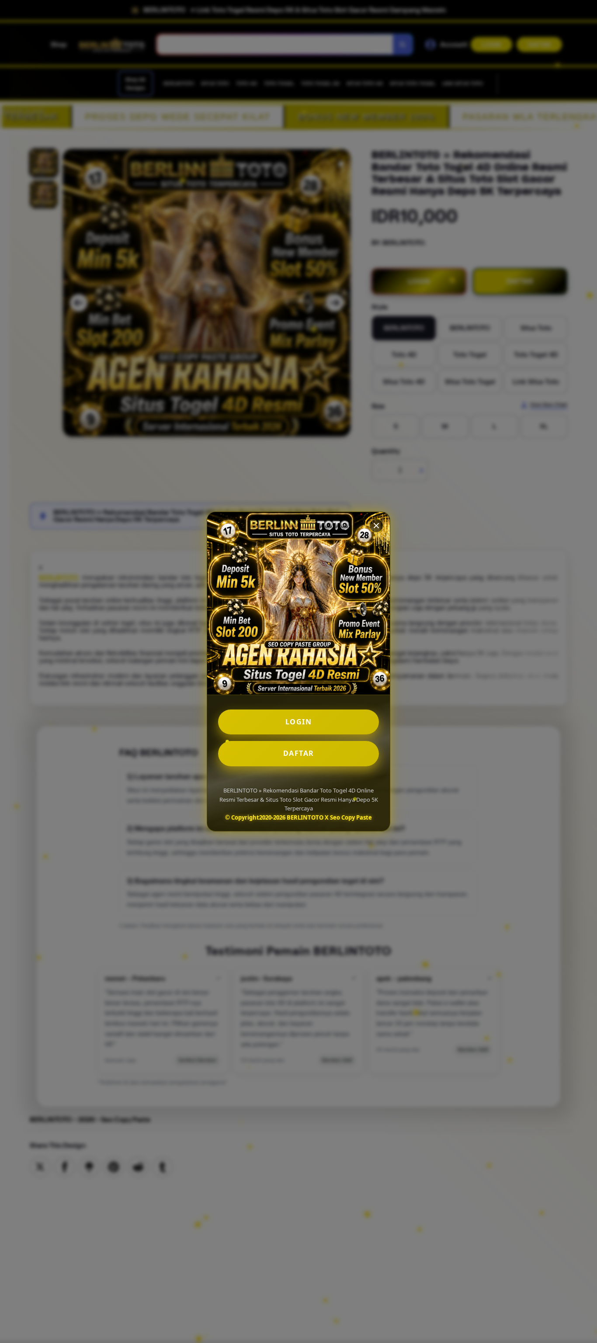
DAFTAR (298, 753)
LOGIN (298, 722)
